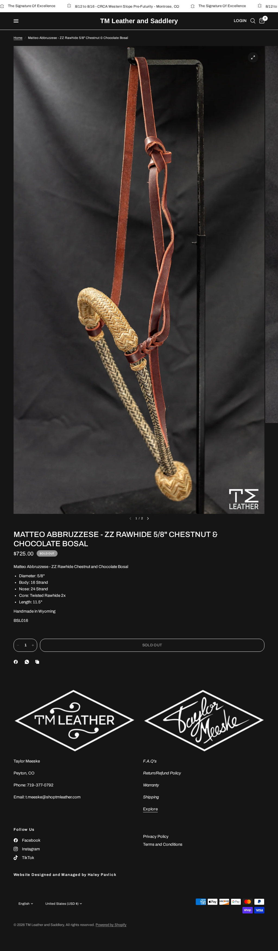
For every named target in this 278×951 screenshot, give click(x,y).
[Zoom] (253, 57)
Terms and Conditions (162, 844)
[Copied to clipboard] (38, 662)
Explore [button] (150, 809)
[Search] (252, 21)
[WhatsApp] (28, 662)
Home (18, 38)
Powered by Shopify (111, 925)
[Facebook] (17, 662)
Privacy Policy (156, 836)
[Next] (148, 518)
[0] (260, 21)
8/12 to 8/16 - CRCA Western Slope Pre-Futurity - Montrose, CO (102, 6)
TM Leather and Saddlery (139, 21)
